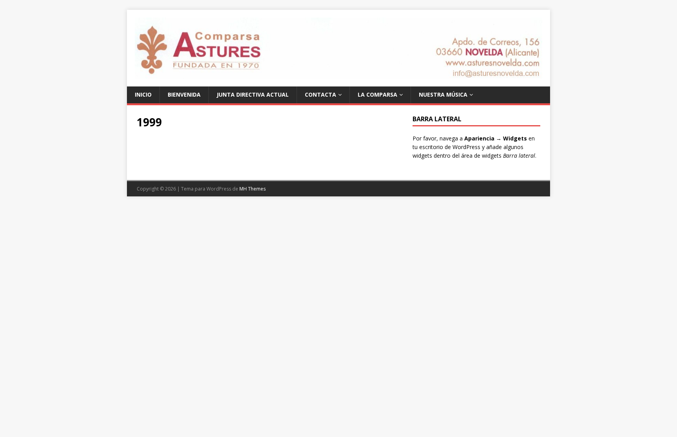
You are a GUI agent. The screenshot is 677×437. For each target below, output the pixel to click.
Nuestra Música (443, 94)
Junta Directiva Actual (253, 94)
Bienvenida (184, 94)
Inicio (143, 94)
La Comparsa (377, 94)
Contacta (320, 94)
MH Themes (252, 188)
